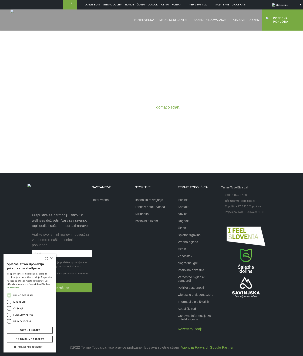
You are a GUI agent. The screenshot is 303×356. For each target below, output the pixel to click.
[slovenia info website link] (246, 236)
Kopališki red (187, 309)
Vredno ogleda (188, 242)
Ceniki (182, 249)
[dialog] (30, 303)
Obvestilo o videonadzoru (195, 294)
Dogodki (183, 221)
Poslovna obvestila (191, 270)
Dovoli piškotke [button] (30, 330)
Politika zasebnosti (191, 287)
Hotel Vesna (144, 19)
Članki (182, 228)
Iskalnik (183, 200)
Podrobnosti (13, 287)
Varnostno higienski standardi (191, 278)
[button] (30, 347)
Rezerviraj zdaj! (190, 329)
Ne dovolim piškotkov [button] (30, 339)
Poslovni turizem (246, 19)
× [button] (51, 258)
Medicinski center (173, 19)
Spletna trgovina (189, 235)
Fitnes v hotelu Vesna (150, 207)
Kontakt (183, 207)
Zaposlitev (185, 256)
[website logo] (37, 20)
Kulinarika (142, 214)
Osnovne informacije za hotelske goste (194, 317)
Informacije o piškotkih (193, 301)
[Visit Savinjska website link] (246, 261)
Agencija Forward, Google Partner (207, 347)
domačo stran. (168, 107)
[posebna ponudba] (268, 20)
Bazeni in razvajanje (210, 19)
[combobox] (46, 258)
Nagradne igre (188, 263)
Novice (182, 214)
